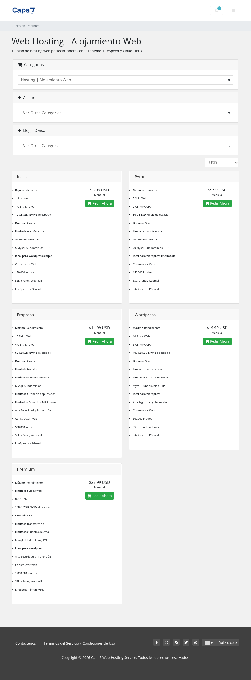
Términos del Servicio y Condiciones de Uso (79, 643)
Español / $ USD (223, 642)
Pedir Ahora (101, 203)
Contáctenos (25, 643)
